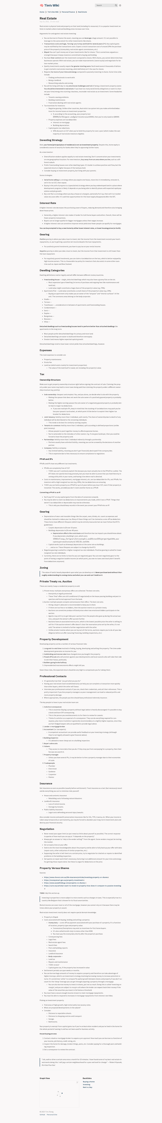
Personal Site (52, 1114)
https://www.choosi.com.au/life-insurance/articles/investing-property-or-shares (76, 877)
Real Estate (82, 12)
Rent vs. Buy (87, 1087)
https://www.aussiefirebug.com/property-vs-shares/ (64, 883)
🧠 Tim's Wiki (49, 5)
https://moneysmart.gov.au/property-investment (63, 880)
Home (42, 12)
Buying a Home (89, 1081)
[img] (116, 5)
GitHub (42, 1114)
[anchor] (64, 140)
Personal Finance (68, 12)
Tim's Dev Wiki (53, 12)
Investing (86, 1084)
